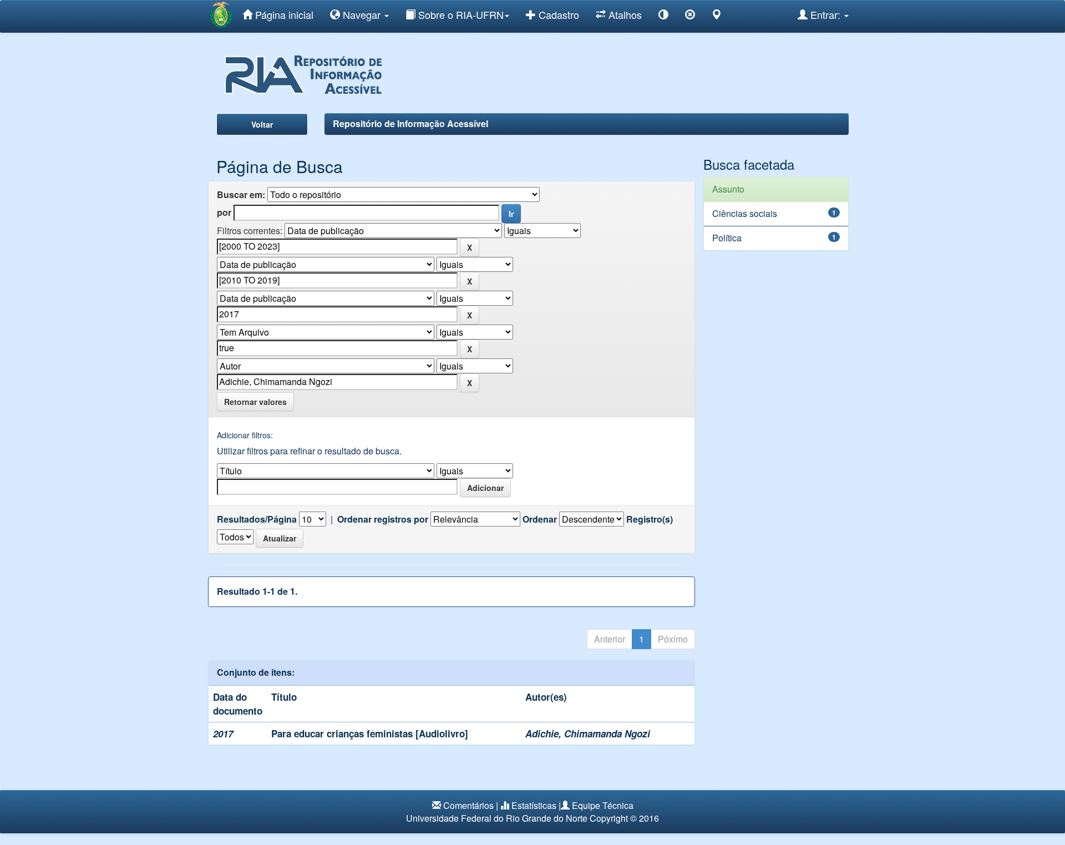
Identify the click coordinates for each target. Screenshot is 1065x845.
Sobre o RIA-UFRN (459, 14)
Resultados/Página (257, 519)
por (224, 212)
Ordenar (540, 519)
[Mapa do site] (716, 16)
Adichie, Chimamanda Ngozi (587, 733)
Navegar (361, 14)
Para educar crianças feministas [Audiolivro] (369, 733)
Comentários (468, 805)
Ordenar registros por (382, 519)
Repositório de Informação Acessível (410, 123)
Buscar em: (241, 195)
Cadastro (557, 14)
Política (727, 237)
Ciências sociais (744, 213)
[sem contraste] (690, 16)
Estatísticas (533, 805)
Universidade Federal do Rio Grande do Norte (496, 818)
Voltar (262, 124)
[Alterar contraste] (663, 16)
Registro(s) (649, 519)
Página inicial (282, 14)
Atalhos (624, 14)
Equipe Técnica (602, 805)
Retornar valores (255, 401)
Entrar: (825, 14)
